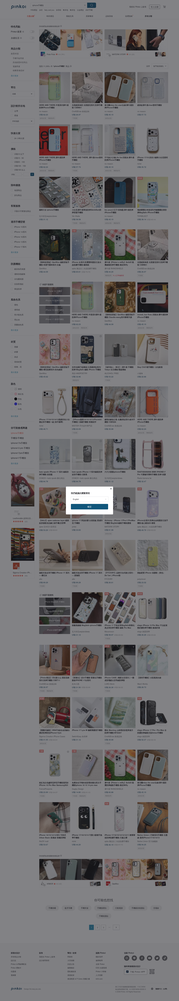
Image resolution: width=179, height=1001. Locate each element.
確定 (89, 506)
